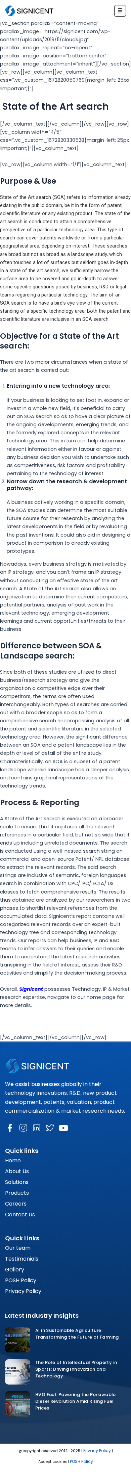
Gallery (14, 1269)
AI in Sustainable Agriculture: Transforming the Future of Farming (77, 1333)
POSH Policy (20, 1280)
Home (13, 1160)
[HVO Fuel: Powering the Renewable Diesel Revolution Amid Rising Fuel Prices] (17, 1404)
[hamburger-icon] (120, 11)
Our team (18, 1248)
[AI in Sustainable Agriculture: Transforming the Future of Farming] (17, 1339)
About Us (17, 1171)
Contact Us (20, 1214)
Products (17, 1193)
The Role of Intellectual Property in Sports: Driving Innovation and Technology (76, 1369)
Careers (16, 1204)
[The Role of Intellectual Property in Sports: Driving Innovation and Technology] (17, 1372)
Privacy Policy (23, 1291)
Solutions (17, 1182)
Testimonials (21, 1259)
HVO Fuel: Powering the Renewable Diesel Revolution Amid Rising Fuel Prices (75, 1401)
